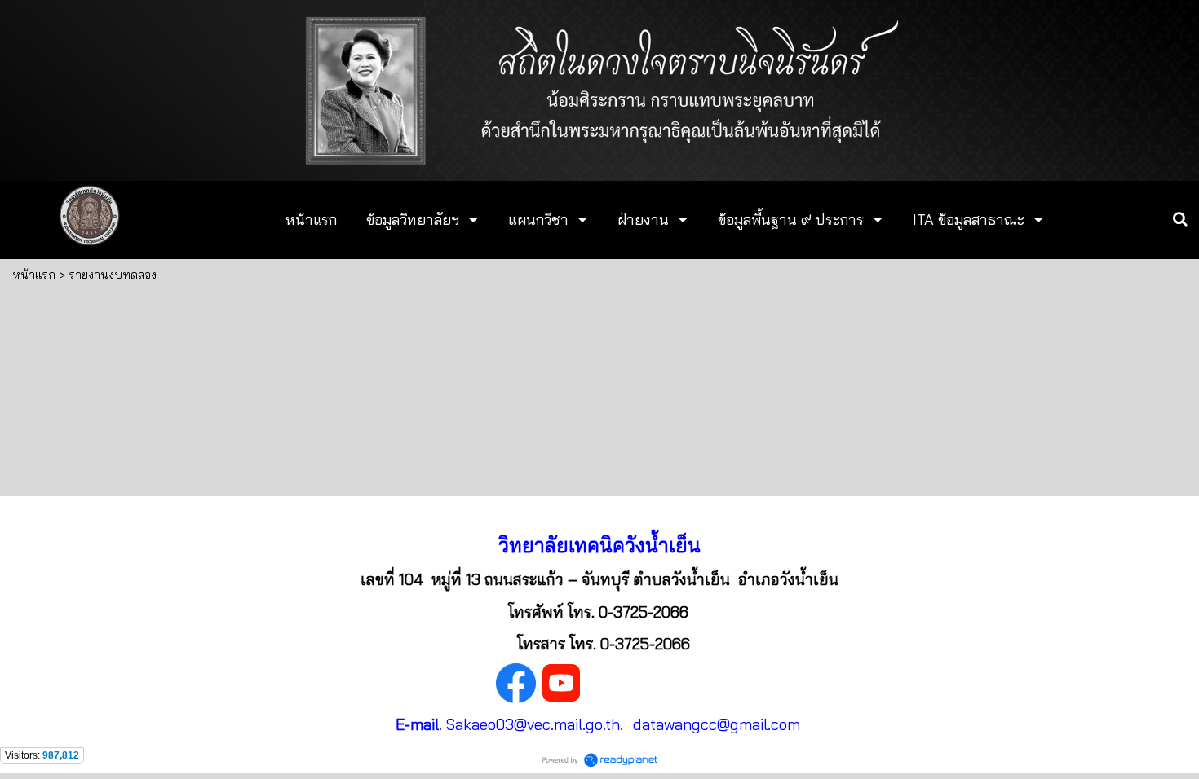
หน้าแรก (33, 274)
